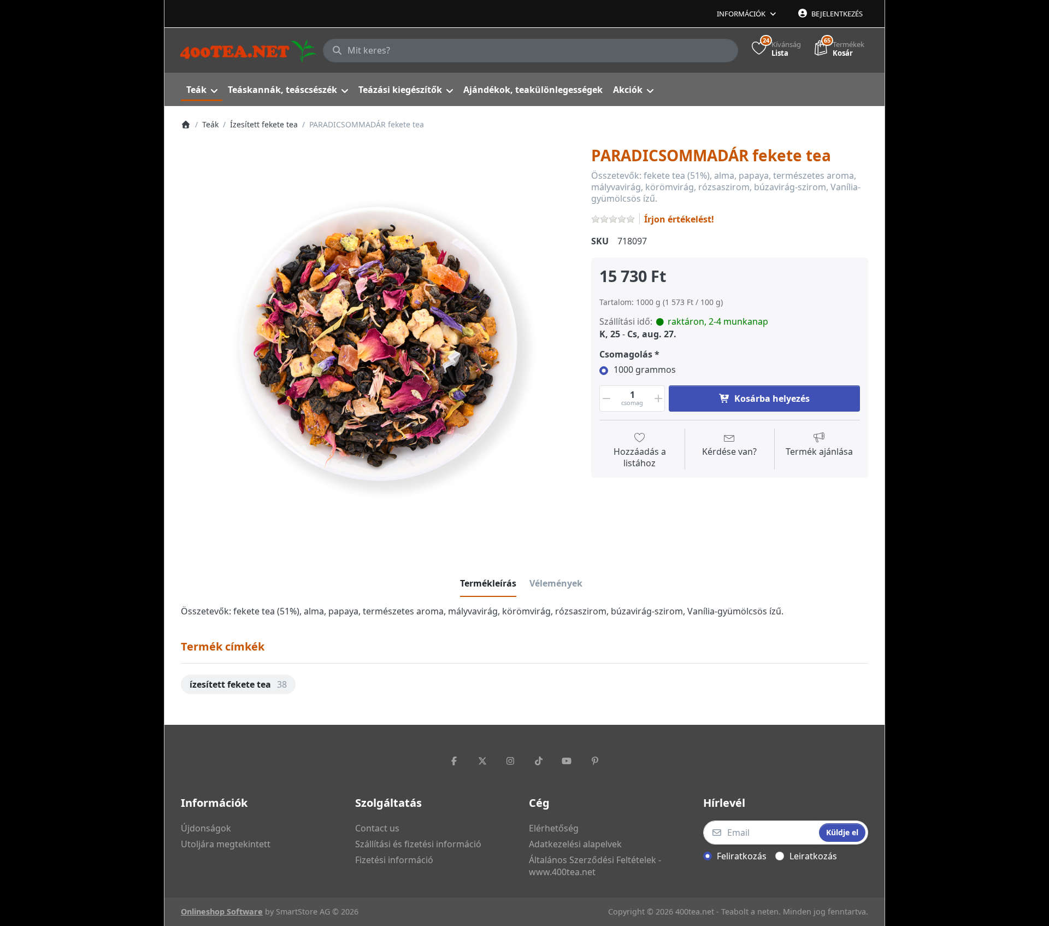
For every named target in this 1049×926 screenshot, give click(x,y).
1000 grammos (645, 370)
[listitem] (378, 343)
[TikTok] (539, 761)
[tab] (488, 583)
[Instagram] (510, 761)
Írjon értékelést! (679, 219)
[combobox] (530, 51)
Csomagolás (625, 354)
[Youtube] (567, 761)
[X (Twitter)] (482, 761)
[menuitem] (201, 89)
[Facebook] (454, 761)
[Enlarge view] (378, 343)
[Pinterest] (595, 761)
